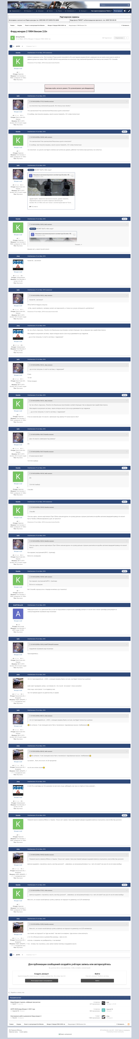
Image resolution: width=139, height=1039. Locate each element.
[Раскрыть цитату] (30, 101)
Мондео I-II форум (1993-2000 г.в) (39, 39)
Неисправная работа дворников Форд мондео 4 (25, 1016)
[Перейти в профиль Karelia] (12, 38)
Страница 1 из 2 (31, 46)
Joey (18, 256)
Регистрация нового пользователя (41, 980)
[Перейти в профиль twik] (18, 105)
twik (18, 96)
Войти (97, 980)
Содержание (15, 11)
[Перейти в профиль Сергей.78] (103, 1010)
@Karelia (30, 170)
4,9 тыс (16, 115)
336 (18, 624)
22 (23, 694)
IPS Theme (12, 1030)
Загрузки (40, 11)
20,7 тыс (16, 694)
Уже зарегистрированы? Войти (101, 11)
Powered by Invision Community (115, 1031)
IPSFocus (19, 1030)
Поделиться (107, 38)
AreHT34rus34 (18, 605)
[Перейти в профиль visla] (18, 683)
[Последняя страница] (22, 46)
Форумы (28, 11)
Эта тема (121, 5)
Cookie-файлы (23, 1032)
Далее (18, 46)
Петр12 (14, 1018)
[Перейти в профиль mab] (103, 1003)
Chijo (107, 1016)
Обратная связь (13, 1032)
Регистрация (118, 11)
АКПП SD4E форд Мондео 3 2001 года (22, 1009)
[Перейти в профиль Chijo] (103, 1017)
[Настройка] (125, 11)
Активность (70, 11)
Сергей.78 (15, 1011)
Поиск (60, 11)
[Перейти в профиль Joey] (18, 265)
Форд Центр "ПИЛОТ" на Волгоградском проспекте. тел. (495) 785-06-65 (93, 20)
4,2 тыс (16, 275)
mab (107, 1002)
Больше (83, 11)
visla (18, 674)
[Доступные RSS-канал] (128, 1024)
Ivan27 (14, 1004)
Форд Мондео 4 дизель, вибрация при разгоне (25, 1002)
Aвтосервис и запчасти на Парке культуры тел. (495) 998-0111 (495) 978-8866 (34, 20)
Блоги (51, 11)
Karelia (22, 37)
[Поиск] (128, 5)
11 (18, 72)
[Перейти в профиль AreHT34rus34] (18, 614)
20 (22, 115)
